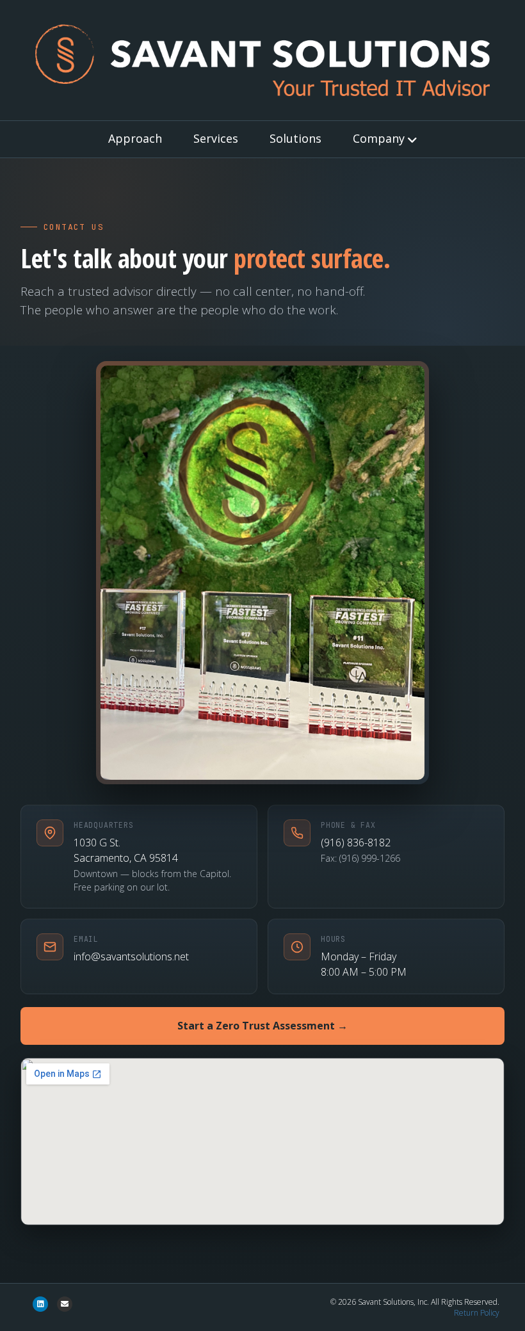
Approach (135, 138)
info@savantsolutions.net (131, 956)
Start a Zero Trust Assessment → (262, 1026)
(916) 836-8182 (356, 842)
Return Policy (476, 1312)
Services (215, 138)
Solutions (295, 138)
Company (379, 138)
